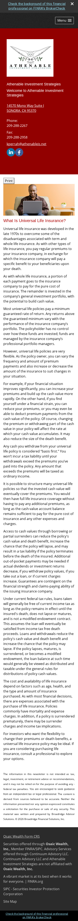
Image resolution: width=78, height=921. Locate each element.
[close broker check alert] (72, 3)
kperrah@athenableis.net (26, 144)
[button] (64, 20)
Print (9, 181)
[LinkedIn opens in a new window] (11, 152)
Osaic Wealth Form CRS (21, 836)
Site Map (10, 901)
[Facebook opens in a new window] (19, 152)
